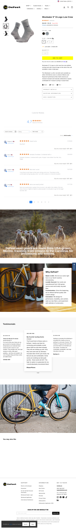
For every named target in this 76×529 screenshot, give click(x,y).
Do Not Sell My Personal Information (27, 491)
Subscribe (56, 513)
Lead (47, 33)
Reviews (41, 495)
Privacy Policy (42, 498)
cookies (10, 524)
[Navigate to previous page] (27, 202)
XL (51, 41)
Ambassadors (42, 500)
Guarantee (23, 488)
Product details (50, 89)
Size (47, 38)
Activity (39, 8)
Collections (30, 8)
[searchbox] (9, 131)
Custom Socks (37, 5)
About (46, 8)
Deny (33, 524)
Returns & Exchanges (26, 485)
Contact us (59, 485)
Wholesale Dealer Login (27, 495)
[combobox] (24, 131)
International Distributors (27, 499)
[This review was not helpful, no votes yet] (70, 148)
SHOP (28, 5)
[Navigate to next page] (48, 202)
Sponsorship (42, 493)
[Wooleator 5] (4, 469)
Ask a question (49, 97)
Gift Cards (41, 490)
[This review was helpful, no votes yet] (68, 148)
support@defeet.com (62, 490)
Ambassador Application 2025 (46, 503)
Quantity (45, 50)
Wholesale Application (26, 497)
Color (46, 30)
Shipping (44, 25)
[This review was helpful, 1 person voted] (68, 195)
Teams (47, 5)
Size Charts (42, 488)
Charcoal (43, 33)
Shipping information (52, 93)
